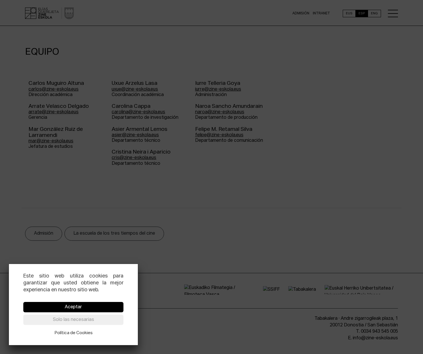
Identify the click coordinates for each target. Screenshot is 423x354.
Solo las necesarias (73, 319)
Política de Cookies (73, 333)
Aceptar (73, 307)
